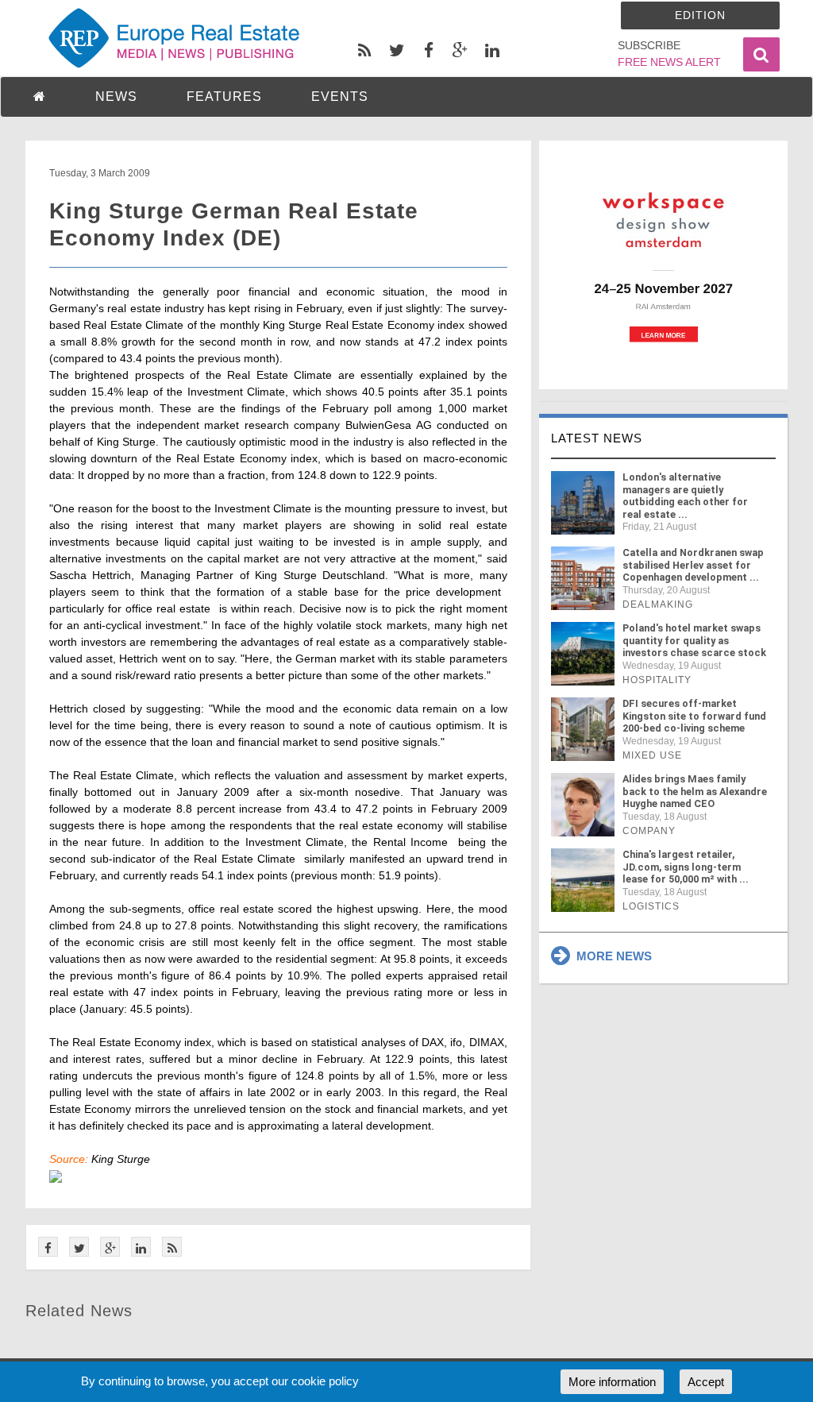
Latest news (596, 438)
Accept (706, 1381)
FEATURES (224, 96)
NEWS (116, 96)
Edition (700, 15)
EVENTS (339, 96)
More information (612, 1381)
